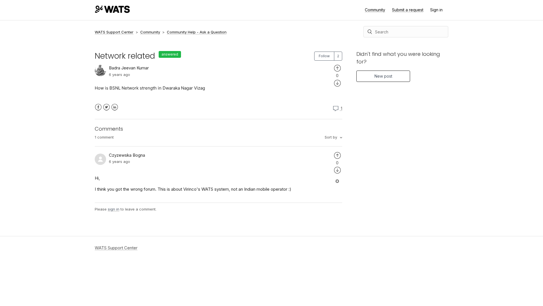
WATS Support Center (114, 32)
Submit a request (407, 9)
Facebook (98, 107)
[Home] (112, 11)
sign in (113, 209)
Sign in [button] (436, 9)
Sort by (331, 137)
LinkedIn (114, 107)
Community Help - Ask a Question (197, 32)
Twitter (106, 107)
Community (375, 9)
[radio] (337, 68)
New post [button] (383, 76)
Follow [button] (324, 56)
